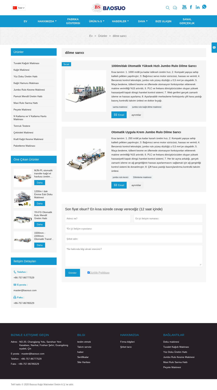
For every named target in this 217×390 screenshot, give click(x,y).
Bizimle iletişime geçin (30, 335)
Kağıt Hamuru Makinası (26, 83)
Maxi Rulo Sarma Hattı (26, 103)
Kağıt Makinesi (21, 69)
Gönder (72, 272)
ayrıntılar (136, 114)
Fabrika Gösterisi (73, 21)
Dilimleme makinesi (142, 177)
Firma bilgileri (127, 341)
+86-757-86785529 (24, 303)
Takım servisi (84, 346)
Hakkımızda (46, 21)
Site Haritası (83, 362)
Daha (40, 182)
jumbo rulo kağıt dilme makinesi (146, 107)
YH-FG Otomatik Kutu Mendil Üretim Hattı (43, 215)
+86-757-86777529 (24, 277)
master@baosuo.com (25, 290)
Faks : (14, 363)
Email (119, 114)
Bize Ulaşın (163, 21)
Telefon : (15, 358)
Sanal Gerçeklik (187, 21)
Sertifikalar (83, 357)
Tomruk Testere (22, 126)
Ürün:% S (95, 21)
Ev (25, 21)
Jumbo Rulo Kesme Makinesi (29, 89)
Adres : (14, 341)
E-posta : (16, 353)
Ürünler (102, 35)
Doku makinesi (171, 341)
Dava (141, 21)
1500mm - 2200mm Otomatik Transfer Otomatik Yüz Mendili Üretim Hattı (44, 236)
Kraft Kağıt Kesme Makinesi (28, 139)
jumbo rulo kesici (120, 177)
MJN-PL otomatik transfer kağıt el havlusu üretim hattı (43, 173)
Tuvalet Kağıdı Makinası (26, 63)
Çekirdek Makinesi (23, 132)
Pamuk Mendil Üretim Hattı (28, 96)
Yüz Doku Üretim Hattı (25, 76)
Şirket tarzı (126, 346)
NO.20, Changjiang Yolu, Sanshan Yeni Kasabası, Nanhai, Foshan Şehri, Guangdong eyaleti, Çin (43, 345)
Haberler (119, 21)
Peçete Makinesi (22, 109)
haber (80, 352)
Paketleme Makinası (24, 145)
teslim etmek (84, 341)
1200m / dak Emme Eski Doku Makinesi (43, 194)
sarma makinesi (120, 107)
